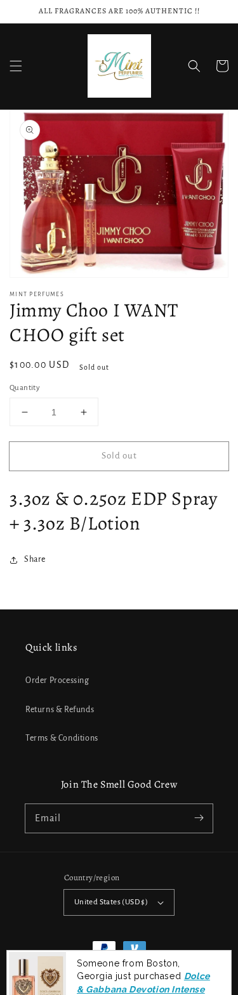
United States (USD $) (111, 902)
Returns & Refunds (59, 709)
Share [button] (35, 559)
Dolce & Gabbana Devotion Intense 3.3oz (143, 952)
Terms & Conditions (61, 738)
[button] (16, 66)
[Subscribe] (199, 818)
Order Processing (57, 680)
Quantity (25, 388)
